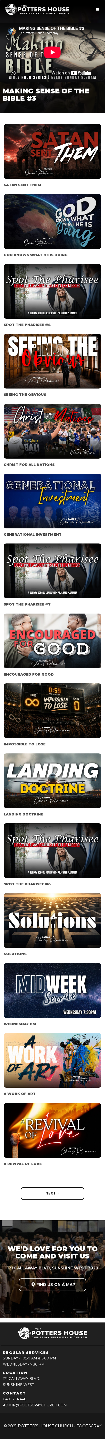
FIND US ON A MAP (53, 1284)
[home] (40, 10)
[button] (97, 9)
